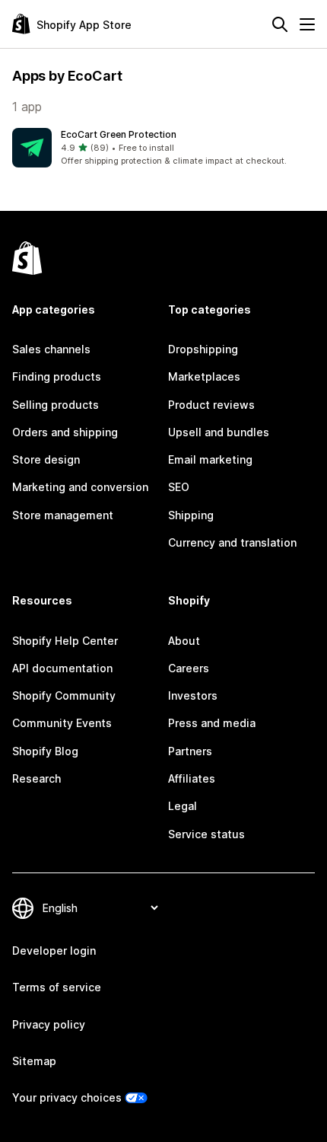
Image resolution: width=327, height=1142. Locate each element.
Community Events (62, 722)
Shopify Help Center (65, 640)
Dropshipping (203, 349)
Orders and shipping (65, 432)
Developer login (54, 950)
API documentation (62, 668)
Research (36, 778)
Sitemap (34, 1060)
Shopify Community (64, 695)
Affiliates (191, 778)
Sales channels (51, 349)
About (184, 640)
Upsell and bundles (218, 432)
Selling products (55, 404)
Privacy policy (48, 1024)
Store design (46, 459)
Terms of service (56, 987)
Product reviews (211, 404)
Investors (192, 695)
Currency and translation (232, 542)
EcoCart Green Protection (118, 134)
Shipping (191, 515)
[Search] (279, 24)
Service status (206, 834)
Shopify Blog (45, 751)
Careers (188, 668)
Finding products (56, 376)
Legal (182, 805)
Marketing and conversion (80, 486)
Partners (190, 751)
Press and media (212, 722)
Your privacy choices (67, 1097)
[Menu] (307, 24)
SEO (178, 486)
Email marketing (210, 459)
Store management (62, 515)
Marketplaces (204, 376)
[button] (163, 147)
